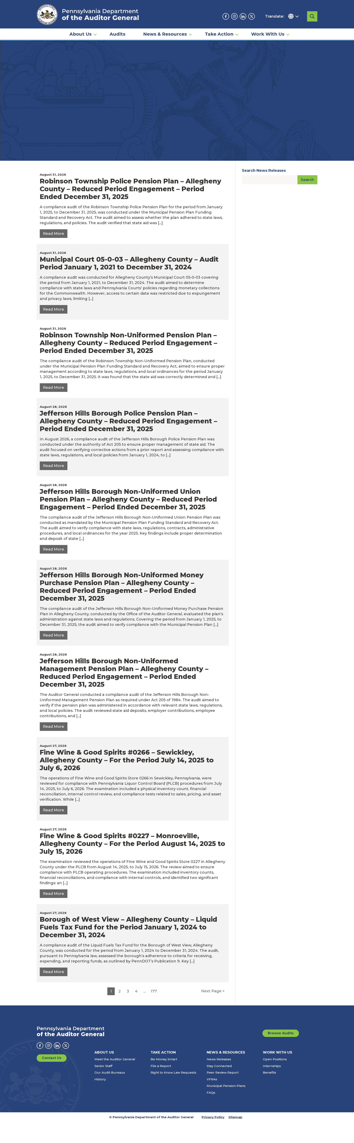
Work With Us (267, 34)
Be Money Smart (164, 1059)
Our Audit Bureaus (109, 1072)
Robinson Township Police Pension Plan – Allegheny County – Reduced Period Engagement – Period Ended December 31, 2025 (130, 189)
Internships (272, 1066)
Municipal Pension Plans (226, 1086)
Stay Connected (219, 1066)
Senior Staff (103, 1066)
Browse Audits (281, 1033)
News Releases (219, 1059)
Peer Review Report (223, 1072)
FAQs (211, 1092)
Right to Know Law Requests (173, 1072)
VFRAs (212, 1079)
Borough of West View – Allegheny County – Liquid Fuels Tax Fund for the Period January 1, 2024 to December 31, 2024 (128, 927)
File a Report (161, 1066)
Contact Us (51, 1058)
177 (154, 991)
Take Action (219, 34)
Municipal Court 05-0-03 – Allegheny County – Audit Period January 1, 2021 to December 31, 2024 (129, 263)
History (100, 1079)
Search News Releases (264, 170)
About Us (80, 34)
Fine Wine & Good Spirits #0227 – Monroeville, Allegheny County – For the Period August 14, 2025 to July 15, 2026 (132, 843)
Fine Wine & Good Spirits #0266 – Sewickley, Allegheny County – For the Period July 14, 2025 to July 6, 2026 (127, 760)
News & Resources (165, 34)
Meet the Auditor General (114, 1059)
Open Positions (275, 1059)
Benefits (269, 1072)
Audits (117, 34)
